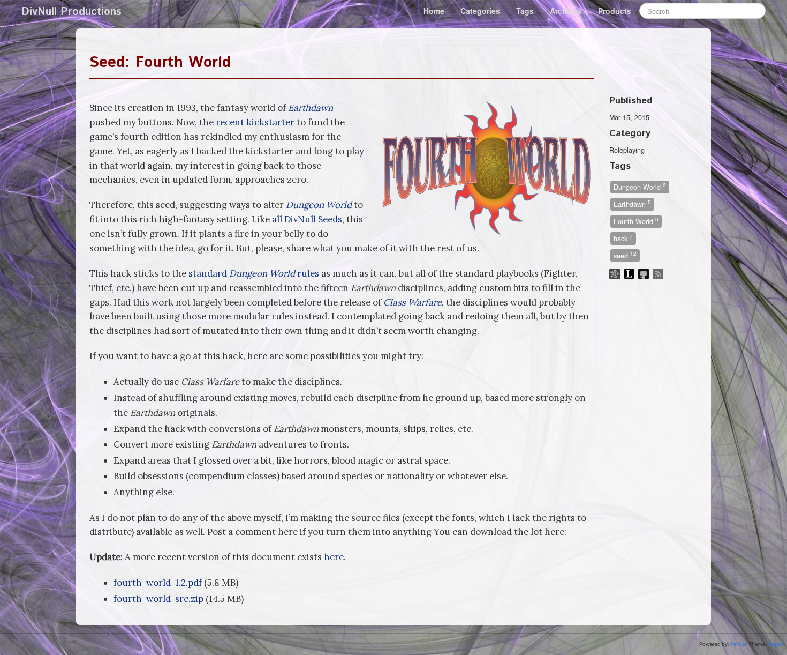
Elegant (776, 644)
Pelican (739, 644)
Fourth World (636, 220)
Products (614, 10)
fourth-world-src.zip (158, 599)
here (334, 557)
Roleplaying (627, 150)
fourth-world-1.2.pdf (157, 583)
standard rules (253, 273)
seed (625, 254)
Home (433, 10)
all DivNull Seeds (307, 219)
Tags (525, 10)
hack (623, 237)
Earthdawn (632, 203)
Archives (566, 10)
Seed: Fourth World (160, 62)
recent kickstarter (255, 122)
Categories (480, 10)
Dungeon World (640, 186)
